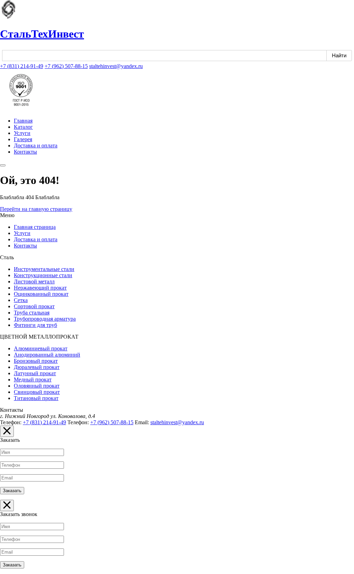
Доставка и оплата (35, 145)
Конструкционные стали (43, 275)
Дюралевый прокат (36, 367)
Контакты (25, 152)
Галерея (23, 139)
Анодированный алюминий (47, 355)
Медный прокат (33, 379)
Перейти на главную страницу (36, 209)
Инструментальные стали (44, 269)
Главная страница (35, 227)
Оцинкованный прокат (41, 294)
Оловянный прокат (36, 386)
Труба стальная (31, 312)
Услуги (22, 133)
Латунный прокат (35, 373)
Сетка (21, 300)
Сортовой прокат (34, 306)
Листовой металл (34, 281)
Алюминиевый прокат (40, 348)
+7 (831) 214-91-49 (21, 66)
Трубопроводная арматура (45, 319)
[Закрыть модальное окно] (7, 431)
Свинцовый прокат (37, 392)
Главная (23, 121)
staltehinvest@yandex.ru (116, 66)
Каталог (23, 127)
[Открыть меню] (3, 165)
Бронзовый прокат (36, 361)
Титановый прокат (36, 398)
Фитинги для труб (35, 325)
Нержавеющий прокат (40, 288)
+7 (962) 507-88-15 (66, 66)
